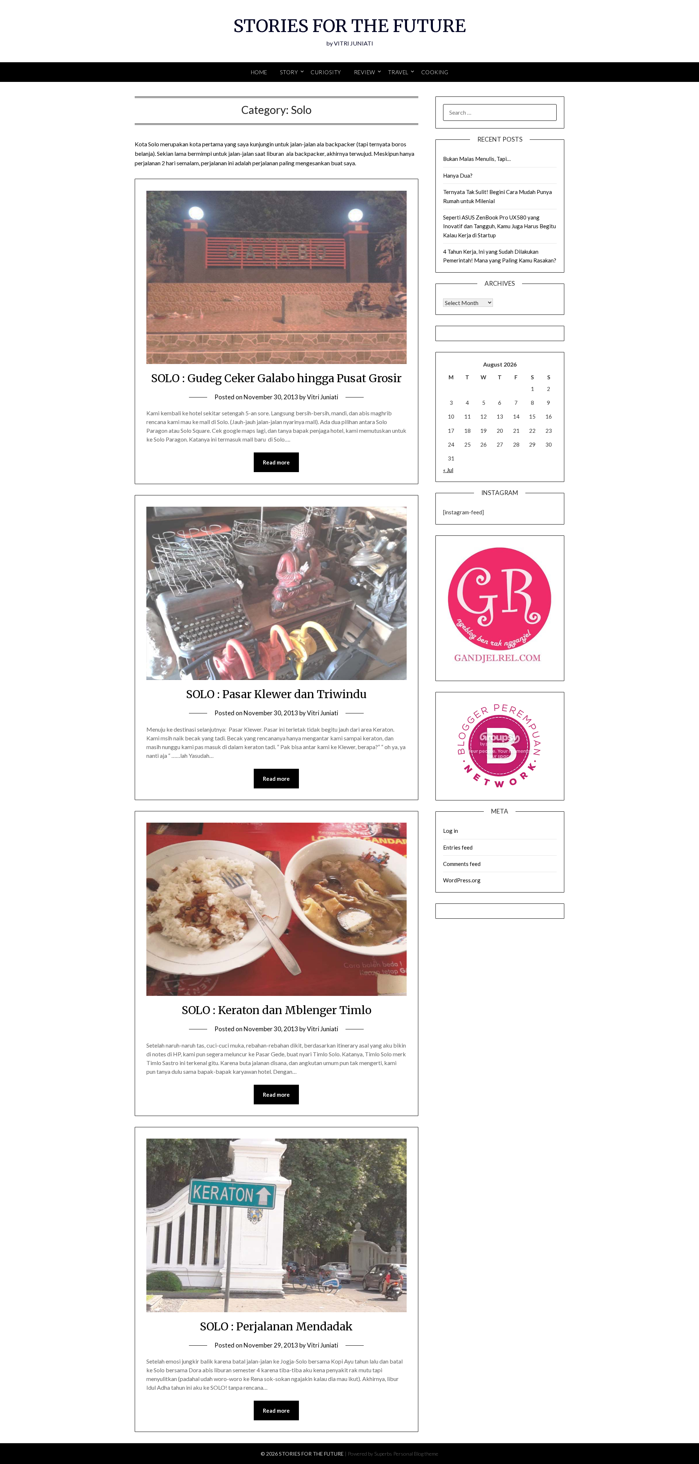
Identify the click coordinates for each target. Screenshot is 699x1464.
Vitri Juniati (322, 397)
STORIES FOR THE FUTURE (349, 26)
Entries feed (458, 847)
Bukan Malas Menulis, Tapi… (477, 158)
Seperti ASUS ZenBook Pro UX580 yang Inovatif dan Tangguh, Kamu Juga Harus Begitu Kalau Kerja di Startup (499, 226)
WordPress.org (462, 880)
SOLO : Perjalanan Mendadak (276, 1326)
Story (289, 72)
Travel (398, 72)
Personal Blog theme (415, 1454)
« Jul (448, 470)
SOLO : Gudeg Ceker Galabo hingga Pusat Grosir (276, 378)
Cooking (435, 72)
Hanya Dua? (458, 175)
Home (259, 72)
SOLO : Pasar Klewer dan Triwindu (276, 694)
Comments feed (462, 863)
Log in (450, 830)
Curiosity (326, 72)
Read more (276, 462)
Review (364, 72)
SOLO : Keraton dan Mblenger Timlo (276, 1010)
